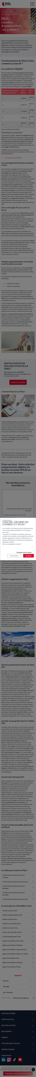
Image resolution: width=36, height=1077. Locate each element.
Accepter (28, 556)
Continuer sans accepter (24, 552)
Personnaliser (14, 556)
